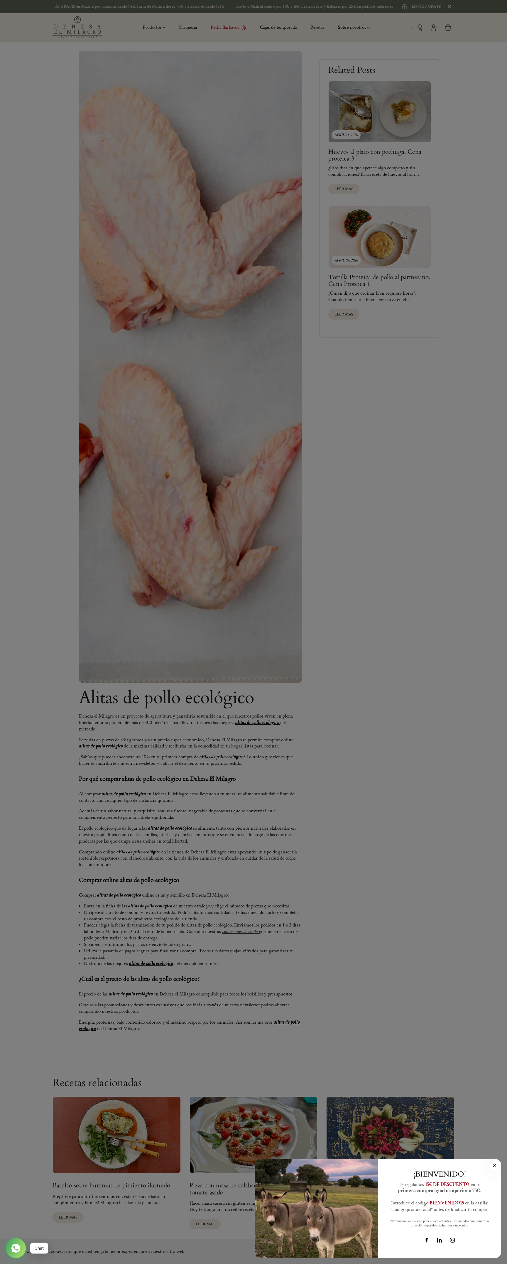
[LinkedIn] (439, 1240)
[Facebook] (426, 1240)
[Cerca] (494, 1165)
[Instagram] (452, 1240)
